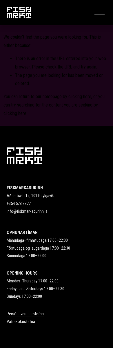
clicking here (79, 96)
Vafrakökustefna (21, 321)
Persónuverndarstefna (25, 313)
